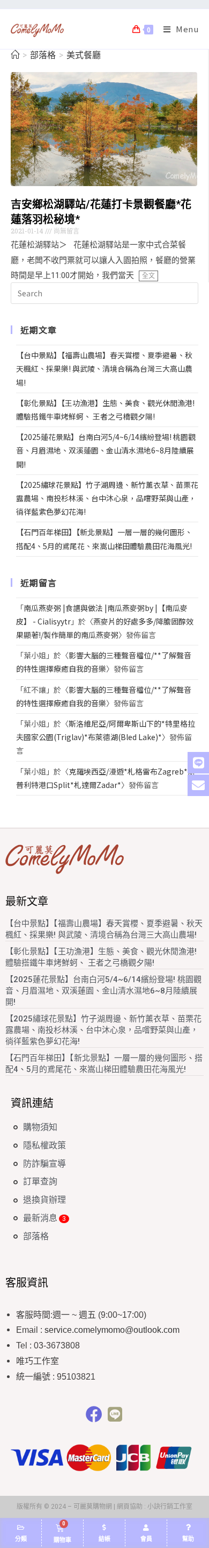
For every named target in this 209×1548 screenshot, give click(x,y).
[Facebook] (94, 1414)
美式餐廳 (83, 55)
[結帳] (104, 1527)
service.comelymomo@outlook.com (112, 1329)
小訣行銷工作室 (169, 1506)
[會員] (146, 1527)
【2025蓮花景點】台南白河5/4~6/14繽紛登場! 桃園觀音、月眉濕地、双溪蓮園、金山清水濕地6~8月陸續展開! (106, 450)
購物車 (62, 1540)
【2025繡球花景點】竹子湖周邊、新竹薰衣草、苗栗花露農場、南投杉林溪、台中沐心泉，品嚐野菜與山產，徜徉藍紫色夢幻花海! (107, 498)
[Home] (15, 55)
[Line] (114, 1414)
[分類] (21, 1527)
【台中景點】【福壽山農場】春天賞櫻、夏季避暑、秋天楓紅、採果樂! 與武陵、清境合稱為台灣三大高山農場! (104, 368)
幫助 (188, 1539)
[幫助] (188, 1527)
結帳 (104, 1539)
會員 (146, 1539)
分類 (21, 1539)
